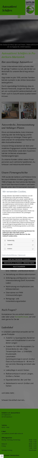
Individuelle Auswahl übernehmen (19, 263)
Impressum (21, 255)
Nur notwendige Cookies (19, 259)
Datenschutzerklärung (9, 255)
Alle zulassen (19, 266)
